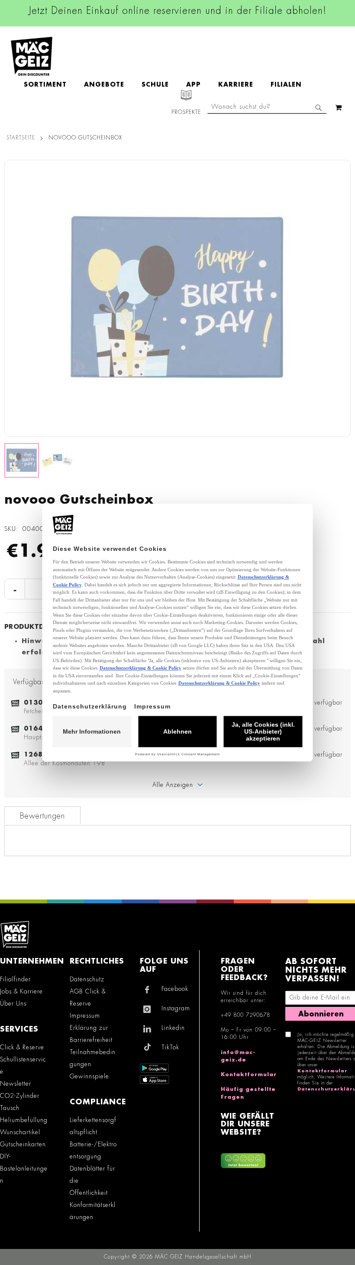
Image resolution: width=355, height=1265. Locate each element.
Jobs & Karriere (21, 991)
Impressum (85, 1016)
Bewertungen (42, 816)
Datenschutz (87, 979)
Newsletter (15, 1084)
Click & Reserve (22, 1047)
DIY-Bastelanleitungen (24, 1168)
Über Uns (13, 1003)
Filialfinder (15, 979)
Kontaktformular (249, 1074)
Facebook (174, 989)
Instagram (175, 1008)
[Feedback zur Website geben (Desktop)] (249, 1157)
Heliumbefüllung (24, 1120)
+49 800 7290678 (245, 1015)
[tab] (42, 815)
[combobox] (266, 107)
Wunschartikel (20, 1132)
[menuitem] (49, 84)
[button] (339, 298)
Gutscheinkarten (23, 1144)
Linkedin (173, 1028)
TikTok (170, 1047)
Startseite (20, 137)
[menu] (167, 84)
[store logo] (31, 56)
